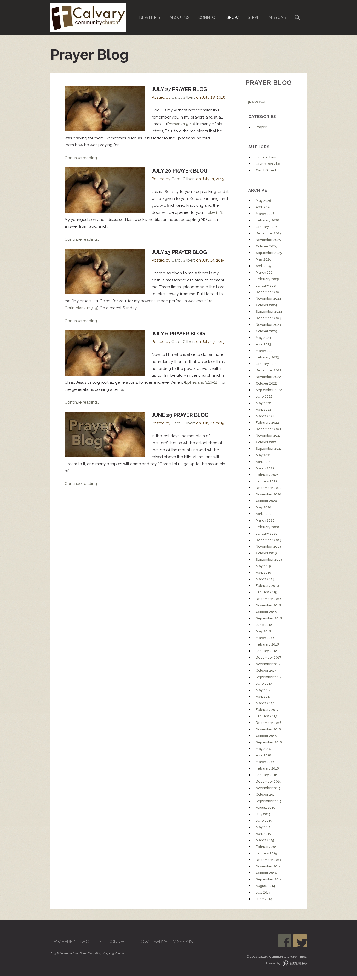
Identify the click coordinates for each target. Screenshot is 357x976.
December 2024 (269, 292)
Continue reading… (82, 158)
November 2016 (268, 729)
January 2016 (266, 775)
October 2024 (266, 305)
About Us (179, 17)
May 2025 (263, 259)
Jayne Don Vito (268, 164)
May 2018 (263, 631)
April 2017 (263, 697)
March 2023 (265, 351)
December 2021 (268, 429)
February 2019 (267, 586)
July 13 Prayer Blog (179, 252)
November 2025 (268, 240)
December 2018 (268, 599)
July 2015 (263, 814)
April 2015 (263, 834)
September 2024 (269, 311)
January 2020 (267, 533)
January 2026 (267, 227)
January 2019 (266, 592)
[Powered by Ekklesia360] (295, 963)
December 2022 (268, 370)
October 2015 (266, 794)
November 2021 (268, 435)
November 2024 (268, 298)
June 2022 (264, 396)
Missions (277, 17)
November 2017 (268, 664)
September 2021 (269, 449)
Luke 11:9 (214, 212)
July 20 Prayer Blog (180, 171)
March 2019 (265, 579)
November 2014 (268, 866)
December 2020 (269, 488)
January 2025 (266, 285)
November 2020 (268, 494)
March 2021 (265, 468)
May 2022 (263, 403)
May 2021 (263, 455)
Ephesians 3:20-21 (201, 382)
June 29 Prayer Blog (180, 415)
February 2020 (267, 527)
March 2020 (265, 520)
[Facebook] (284, 940)
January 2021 (266, 481)
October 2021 (266, 442)
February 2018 (267, 644)
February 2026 (267, 220)
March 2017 (265, 703)
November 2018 (268, 605)
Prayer (261, 127)
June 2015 (264, 821)
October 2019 (266, 553)
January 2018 (266, 651)
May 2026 (263, 201)
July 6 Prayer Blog (178, 333)
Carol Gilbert (183, 97)
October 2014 (266, 873)
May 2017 (263, 690)
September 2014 (269, 879)
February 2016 (267, 768)
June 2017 (264, 683)
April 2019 (263, 573)
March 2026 (265, 214)
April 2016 (263, 755)
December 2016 (268, 723)
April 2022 (263, 409)
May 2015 (263, 827)
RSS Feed (258, 102)
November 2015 (268, 788)
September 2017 (269, 677)
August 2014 (265, 886)
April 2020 (264, 514)
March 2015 (265, 840)
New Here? (149, 17)
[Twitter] (300, 940)
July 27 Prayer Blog (179, 89)
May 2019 (263, 566)
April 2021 (263, 462)
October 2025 (266, 246)
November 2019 (268, 546)
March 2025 (265, 272)
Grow (232, 17)
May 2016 (263, 749)
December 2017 (268, 657)
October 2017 (266, 670)
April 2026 (264, 207)
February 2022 (267, 422)
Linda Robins (266, 157)
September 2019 (269, 559)
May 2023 (263, 338)
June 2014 (264, 899)
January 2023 (266, 364)
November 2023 (268, 325)
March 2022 (265, 416)
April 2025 (263, 266)
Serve (254, 17)
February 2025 (267, 279)
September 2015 (268, 801)
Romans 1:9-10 (180, 124)
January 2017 (266, 716)
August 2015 (265, 807)
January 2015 (266, 853)
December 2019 (268, 540)
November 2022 (268, 377)
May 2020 (263, 507)
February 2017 (267, 710)
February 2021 (267, 475)
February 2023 (267, 357)
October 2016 (266, 736)
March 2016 (265, 762)
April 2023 (263, 344)
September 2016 (269, 742)
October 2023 (266, 331)
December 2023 (268, 318)
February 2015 (267, 847)
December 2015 (268, 781)
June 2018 (264, 625)
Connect (207, 17)
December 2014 (268, 860)
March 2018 (265, 638)
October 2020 (266, 501)
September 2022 (269, 390)
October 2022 (266, 383)
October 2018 (266, 612)
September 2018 (269, 618)
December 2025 (268, 233)
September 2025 (269, 253)
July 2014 (263, 892)
